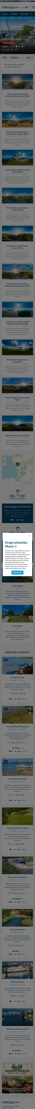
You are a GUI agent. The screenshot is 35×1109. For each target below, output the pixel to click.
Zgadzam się (17, 572)
